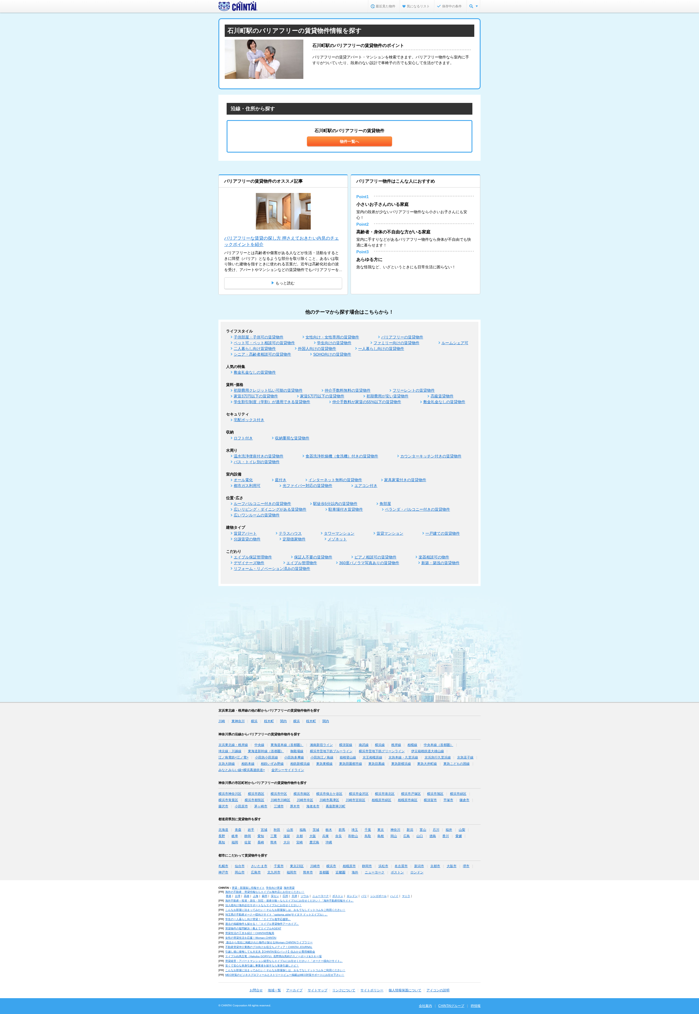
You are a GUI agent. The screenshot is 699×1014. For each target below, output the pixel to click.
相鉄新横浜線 (300, 763)
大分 (286, 842)
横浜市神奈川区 (229, 793)
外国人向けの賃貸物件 (317, 348)
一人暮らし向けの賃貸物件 (381, 348)
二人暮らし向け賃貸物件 (255, 348)
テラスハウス (290, 533)
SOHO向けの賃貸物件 (332, 354)
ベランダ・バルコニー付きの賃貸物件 (417, 509)
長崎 (260, 842)
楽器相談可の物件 (434, 557)
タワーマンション (339, 533)
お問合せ (256, 990)
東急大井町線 (427, 763)
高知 (221, 842)
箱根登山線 (348, 757)
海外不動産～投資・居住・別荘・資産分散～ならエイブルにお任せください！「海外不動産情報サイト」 (289, 900)
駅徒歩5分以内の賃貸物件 (335, 503)
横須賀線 (345, 745)
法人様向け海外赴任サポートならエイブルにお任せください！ (263, 905)
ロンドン (416, 872)
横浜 (254, 721)
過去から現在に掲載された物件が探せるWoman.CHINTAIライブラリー (269, 942)
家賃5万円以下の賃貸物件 (322, 396)
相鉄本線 (247, 763)
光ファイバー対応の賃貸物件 (307, 485)
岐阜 (235, 836)
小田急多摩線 (294, 757)
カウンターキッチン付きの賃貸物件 (430, 456)
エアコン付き (365, 485)
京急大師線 (226, 763)
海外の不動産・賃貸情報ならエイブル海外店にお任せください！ (264, 891)
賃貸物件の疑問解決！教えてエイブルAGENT (253, 928)
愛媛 (458, 836)
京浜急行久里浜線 (438, 757)
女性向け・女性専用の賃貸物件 (332, 337)
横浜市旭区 (435, 793)
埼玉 (354, 829)
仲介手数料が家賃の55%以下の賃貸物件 (366, 402)
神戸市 (223, 872)
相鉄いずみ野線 (272, 763)
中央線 (259, 745)
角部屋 (385, 503)
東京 (380, 829)
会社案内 (425, 1005)
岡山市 (240, 872)
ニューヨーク (374, 872)
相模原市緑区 (381, 800)
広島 (406, 836)
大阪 (312, 836)
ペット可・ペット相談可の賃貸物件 (264, 343)
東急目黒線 (376, 763)
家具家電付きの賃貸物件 (405, 480)
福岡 (235, 842)
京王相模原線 (372, 757)
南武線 (364, 745)
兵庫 (325, 836)
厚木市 (295, 806)
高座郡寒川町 (335, 806)
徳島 (433, 836)
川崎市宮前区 (355, 800)
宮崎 (299, 842)
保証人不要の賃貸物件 (313, 557)
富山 (423, 829)
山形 (290, 829)
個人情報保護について (405, 990)
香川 (445, 836)
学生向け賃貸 (274, 887)
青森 (238, 829)
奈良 (338, 836)
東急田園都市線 (350, 763)
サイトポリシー (371, 990)
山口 (419, 836)
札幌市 (223, 866)
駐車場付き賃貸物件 (345, 509)
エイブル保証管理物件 (253, 557)
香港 (228, 895)
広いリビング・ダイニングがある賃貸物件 (270, 509)
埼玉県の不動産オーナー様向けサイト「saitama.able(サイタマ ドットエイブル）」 (276, 914)
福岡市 (292, 872)
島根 (380, 836)
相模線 (412, 745)
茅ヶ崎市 (260, 806)
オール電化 (243, 480)
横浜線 (380, 745)
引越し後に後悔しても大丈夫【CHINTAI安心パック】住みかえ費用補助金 (270, 951)
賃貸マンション (390, 533)
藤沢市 (223, 806)
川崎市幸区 (305, 800)
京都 (299, 836)
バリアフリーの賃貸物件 (402, 337)
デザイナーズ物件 (249, 563)
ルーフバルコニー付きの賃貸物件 (262, 503)
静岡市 (367, 866)
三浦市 (279, 806)
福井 (449, 829)
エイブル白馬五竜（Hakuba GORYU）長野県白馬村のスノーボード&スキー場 (273, 956)
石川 (436, 829)
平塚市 (448, 800)
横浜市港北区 (385, 793)
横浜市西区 (256, 793)
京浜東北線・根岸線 (233, 745)
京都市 (435, 866)
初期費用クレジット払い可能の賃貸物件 (268, 390)
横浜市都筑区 (254, 800)
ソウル (305, 895)
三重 (273, 836)
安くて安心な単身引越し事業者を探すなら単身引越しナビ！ (262, 965)
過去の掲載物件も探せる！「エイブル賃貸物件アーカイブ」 (262, 923)
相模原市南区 (407, 800)
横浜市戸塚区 (411, 793)
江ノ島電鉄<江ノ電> (233, 757)
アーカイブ (294, 990)
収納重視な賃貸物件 (292, 438)
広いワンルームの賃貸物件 (257, 515)
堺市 (466, 866)
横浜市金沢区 (359, 793)
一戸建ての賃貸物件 (442, 533)
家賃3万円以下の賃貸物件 (256, 396)
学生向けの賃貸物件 (334, 343)
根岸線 (396, 745)
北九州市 (273, 872)
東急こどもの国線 (456, 763)
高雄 (246, 895)
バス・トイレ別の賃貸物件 (257, 462)
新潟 (410, 829)
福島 (303, 829)
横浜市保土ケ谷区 (329, 793)
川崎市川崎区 (280, 800)
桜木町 (269, 721)
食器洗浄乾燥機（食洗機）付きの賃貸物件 (342, 456)
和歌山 (353, 836)
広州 (285, 895)
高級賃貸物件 (442, 396)
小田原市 (241, 806)
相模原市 (349, 866)
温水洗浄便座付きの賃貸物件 (258, 456)
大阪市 (452, 866)
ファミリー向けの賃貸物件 (396, 343)
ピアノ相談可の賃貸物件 (375, 557)
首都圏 (324, 872)
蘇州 (264, 895)
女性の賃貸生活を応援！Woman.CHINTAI (250, 937)
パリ (364, 895)
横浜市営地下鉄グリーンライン (382, 751)
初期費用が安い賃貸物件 (387, 396)
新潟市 (419, 866)
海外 (355, 872)
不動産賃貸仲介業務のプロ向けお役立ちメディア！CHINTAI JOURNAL (268, 946)
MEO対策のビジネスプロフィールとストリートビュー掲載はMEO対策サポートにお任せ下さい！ (284, 974)
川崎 (221, 721)
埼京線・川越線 (229, 751)
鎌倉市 (464, 800)
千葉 (368, 829)
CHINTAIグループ (451, 1005)
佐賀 (247, 842)
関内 (283, 721)
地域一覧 (274, 990)
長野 (221, 836)
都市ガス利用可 (247, 485)
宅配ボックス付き (249, 420)
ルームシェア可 (455, 343)
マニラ (406, 895)
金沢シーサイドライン (287, 770)
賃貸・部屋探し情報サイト (248, 887)
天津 (294, 895)
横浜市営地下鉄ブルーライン (331, 751)
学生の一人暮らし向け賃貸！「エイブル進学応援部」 (258, 919)
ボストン (397, 872)
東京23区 (297, 866)
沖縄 (328, 842)
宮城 (264, 829)
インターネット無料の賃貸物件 (335, 480)
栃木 (328, 829)
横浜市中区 (279, 793)
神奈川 (395, 829)
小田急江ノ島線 (321, 757)
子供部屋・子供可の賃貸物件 (258, 337)
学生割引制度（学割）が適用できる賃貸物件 (272, 402)
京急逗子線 (465, 757)
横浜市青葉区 (228, 800)
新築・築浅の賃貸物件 (440, 563)
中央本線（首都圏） (438, 745)
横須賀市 (430, 800)
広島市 (256, 872)
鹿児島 (314, 842)
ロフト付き (243, 438)
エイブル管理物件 (301, 563)
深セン (275, 895)
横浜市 (331, 866)
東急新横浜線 (401, 763)
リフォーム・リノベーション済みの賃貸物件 (272, 568)
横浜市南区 (302, 793)
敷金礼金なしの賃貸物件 (255, 372)
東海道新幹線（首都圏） (266, 751)
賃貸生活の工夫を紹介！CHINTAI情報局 (249, 933)
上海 (255, 895)
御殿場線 (296, 751)
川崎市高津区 (329, 800)
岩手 (251, 829)
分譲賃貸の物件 (247, 539)
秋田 (277, 829)
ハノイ (394, 895)
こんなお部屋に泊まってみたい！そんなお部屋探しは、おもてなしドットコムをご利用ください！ (285, 909)
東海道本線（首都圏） (287, 745)
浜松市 (383, 866)
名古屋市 (401, 866)
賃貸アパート (245, 533)
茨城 (316, 829)
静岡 (247, 836)
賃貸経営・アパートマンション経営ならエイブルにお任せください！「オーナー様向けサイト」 (284, 960)
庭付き (280, 480)
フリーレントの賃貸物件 (414, 390)
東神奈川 (238, 721)
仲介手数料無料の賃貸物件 (348, 390)
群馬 (342, 829)
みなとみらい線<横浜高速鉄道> (241, 770)
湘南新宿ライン (321, 745)
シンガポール (378, 895)
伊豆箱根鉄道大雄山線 (427, 751)
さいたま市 (259, 866)
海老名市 (312, 806)
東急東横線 (324, 763)
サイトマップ (317, 990)
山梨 (462, 829)
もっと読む (285, 283)
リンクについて (343, 990)
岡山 (393, 836)
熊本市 (308, 872)
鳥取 (368, 836)
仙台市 (240, 866)
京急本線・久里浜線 (403, 757)
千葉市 (279, 866)
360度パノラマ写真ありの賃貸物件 (369, 563)
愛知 (260, 836)
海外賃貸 (289, 887)
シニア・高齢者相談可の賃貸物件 (262, 354)
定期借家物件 (294, 539)
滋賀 (286, 836)
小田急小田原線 (266, 757)
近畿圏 (340, 872)
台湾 (237, 895)
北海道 (223, 829)
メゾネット (337, 539)
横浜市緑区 (458, 793)
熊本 (273, 842)
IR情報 (476, 1005)
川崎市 (315, 866)
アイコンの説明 (437, 990)
